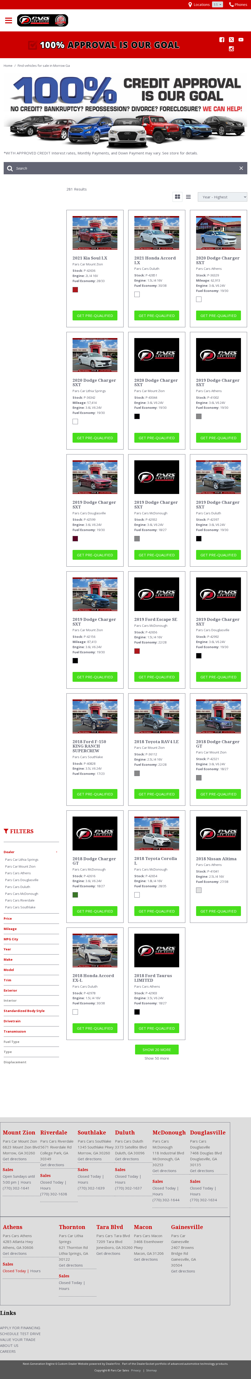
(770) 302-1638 (53, 1193)
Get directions (15, 1158)
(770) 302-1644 (165, 1199)
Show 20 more (157, 1049)
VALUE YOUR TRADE (18, 1339)
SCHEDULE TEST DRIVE (20, 1333)
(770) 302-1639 (91, 1188)
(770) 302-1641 (16, 1188)
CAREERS (8, 1351)
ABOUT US (9, 1345)
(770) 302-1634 (203, 1199)
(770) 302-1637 (128, 1188)
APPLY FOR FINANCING (20, 1327)
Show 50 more (157, 1058)
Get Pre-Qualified (95, 315)
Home (8, 65)
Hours (26, 1182)
